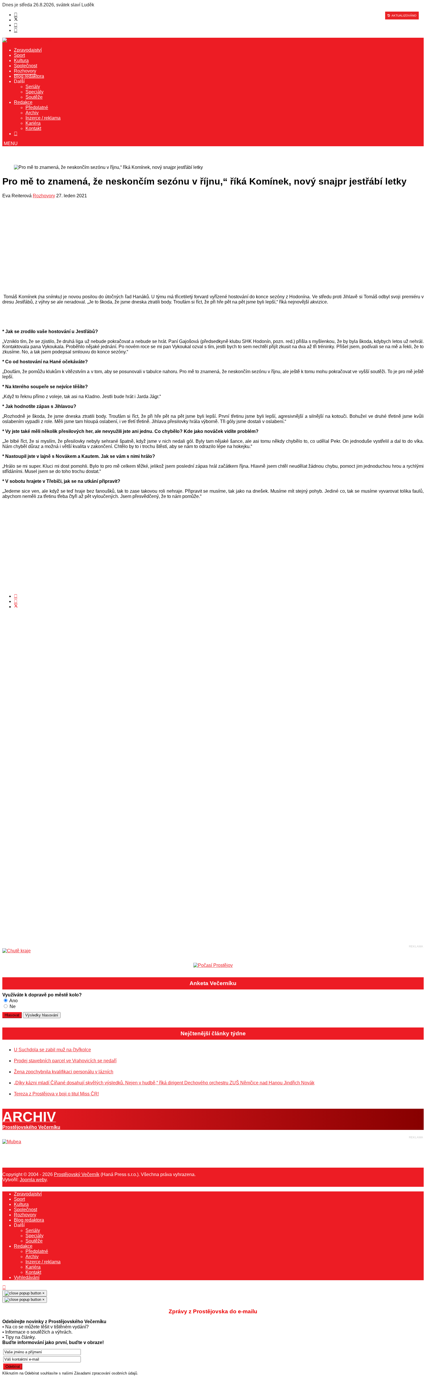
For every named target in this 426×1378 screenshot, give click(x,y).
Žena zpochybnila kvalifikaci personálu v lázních (63, 1071)
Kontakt (33, 128)
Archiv (32, 112)
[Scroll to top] (4, 1287)
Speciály (34, 91)
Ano (13, 1000)
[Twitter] (16, 19)
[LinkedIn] (15, 601)
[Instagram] (15, 30)
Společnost (25, 65)
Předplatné (37, 107)
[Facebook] (15, 14)
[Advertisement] (176, 247)
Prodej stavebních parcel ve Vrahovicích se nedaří (65, 1060)
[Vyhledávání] (15, 133)
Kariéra (33, 123)
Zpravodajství (28, 50)
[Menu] (10, 143)
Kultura (21, 60)
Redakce (23, 102)
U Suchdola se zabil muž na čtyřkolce (52, 1049)
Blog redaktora (29, 76)
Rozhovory (25, 70)
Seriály (33, 86)
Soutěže (34, 97)
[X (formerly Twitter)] (16, 606)
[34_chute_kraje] (16, 950)
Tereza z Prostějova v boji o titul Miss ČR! (56, 1093)
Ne (12, 1006)
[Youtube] (15, 25)
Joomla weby (33, 1179)
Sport (19, 55)
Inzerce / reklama (43, 117)
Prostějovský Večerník (76, 1174)
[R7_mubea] (11, 1141)
